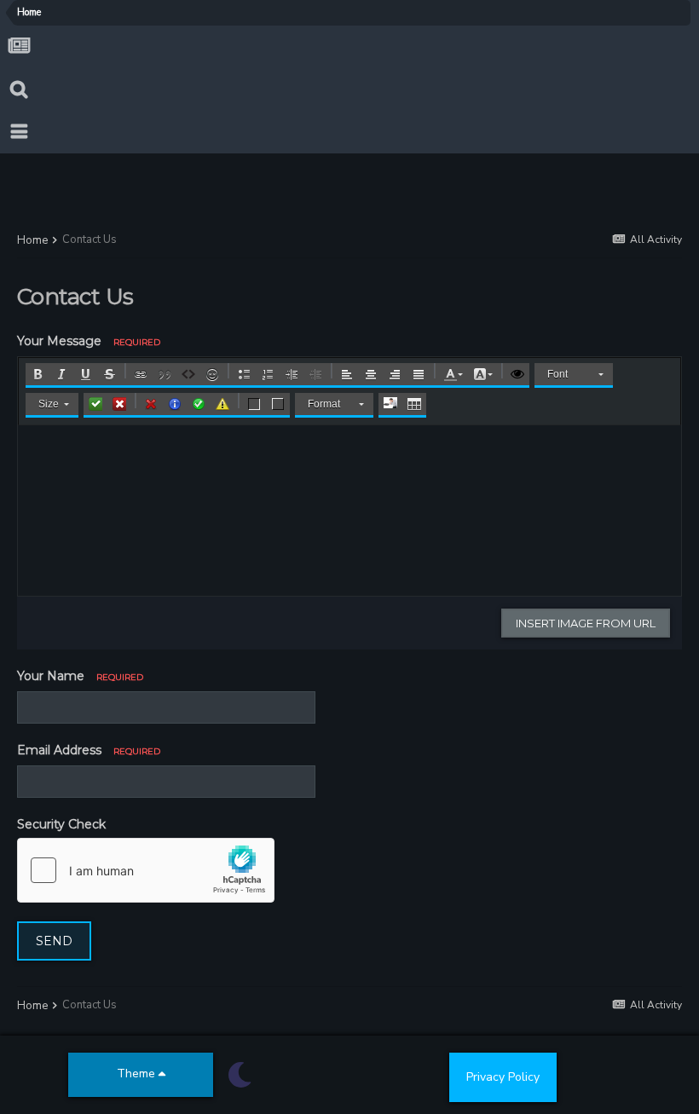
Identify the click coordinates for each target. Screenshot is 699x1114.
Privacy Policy (503, 1077)
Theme (138, 1073)
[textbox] (349, 510)
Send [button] (54, 941)
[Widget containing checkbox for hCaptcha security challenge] (145, 870)
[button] (37, 374)
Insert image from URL (586, 623)
